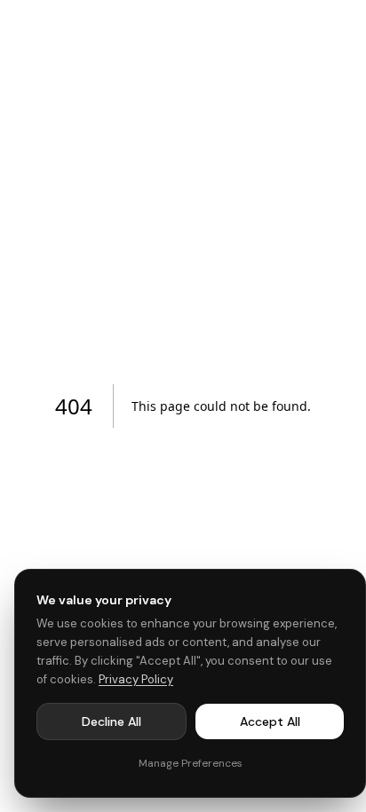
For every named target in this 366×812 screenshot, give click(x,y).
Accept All (270, 721)
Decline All (111, 721)
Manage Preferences (191, 763)
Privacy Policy (136, 679)
